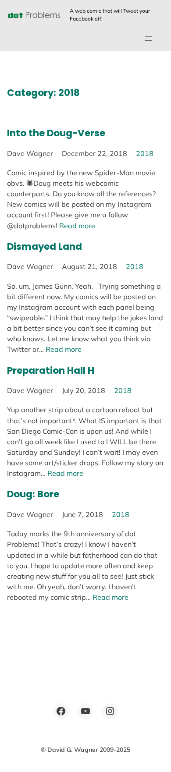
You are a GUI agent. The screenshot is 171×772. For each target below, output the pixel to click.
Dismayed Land (44, 246)
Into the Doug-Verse (56, 133)
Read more (77, 225)
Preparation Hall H (50, 370)
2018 (144, 153)
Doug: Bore (33, 494)
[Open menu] (148, 38)
